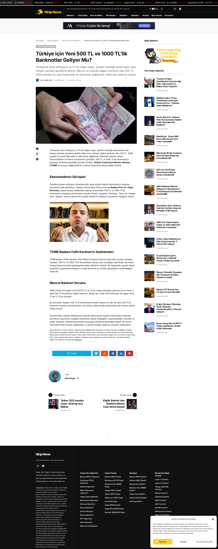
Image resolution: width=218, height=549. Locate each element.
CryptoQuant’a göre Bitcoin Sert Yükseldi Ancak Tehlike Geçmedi (167, 258)
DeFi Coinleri (160, 504)
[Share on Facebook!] (39, 150)
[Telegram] (180, 9)
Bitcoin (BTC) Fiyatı (113, 477)
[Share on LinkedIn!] (121, 353)
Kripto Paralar (111, 473)
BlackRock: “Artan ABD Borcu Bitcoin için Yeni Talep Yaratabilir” (167, 139)
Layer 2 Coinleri (162, 483)
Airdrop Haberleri (87, 504)
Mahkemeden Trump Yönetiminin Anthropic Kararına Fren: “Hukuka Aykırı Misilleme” (167, 102)
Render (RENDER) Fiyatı (115, 512)
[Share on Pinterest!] (39, 160)
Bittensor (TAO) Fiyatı (114, 498)
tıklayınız (78, 340)
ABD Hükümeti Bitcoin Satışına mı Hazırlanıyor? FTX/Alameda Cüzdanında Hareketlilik (169, 190)
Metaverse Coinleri (163, 511)
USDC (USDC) (106, 3)
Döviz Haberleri (86, 508)
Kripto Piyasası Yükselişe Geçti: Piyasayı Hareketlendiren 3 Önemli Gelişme (168, 308)
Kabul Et (162, 542)
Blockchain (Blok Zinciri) (162, 474)
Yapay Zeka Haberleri (89, 497)
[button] (213, 519)
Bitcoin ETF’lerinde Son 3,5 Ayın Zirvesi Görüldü (168, 290)
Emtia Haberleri (86, 511)
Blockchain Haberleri (89, 500)
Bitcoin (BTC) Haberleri (90, 477)
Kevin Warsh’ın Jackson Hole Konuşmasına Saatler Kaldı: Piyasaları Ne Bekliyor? (169, 121)
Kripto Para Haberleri (89, 473)
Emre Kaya (70, 378)
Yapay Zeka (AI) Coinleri (161, 488)
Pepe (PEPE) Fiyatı (112, 505)
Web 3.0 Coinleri (162, 515)
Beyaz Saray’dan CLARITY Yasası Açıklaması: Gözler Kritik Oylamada (169, 326)
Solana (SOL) (138, 3)
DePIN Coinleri (161, 508)
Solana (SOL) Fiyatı (113, 490)
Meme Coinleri (161, 493)
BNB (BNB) (48, 3)
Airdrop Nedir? (135, 501)
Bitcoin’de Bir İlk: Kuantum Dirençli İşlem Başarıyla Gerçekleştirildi (169, 155)
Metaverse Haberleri (89, 526)
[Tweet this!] (39, 155)
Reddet (183, 542)
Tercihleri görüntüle (204, 542)
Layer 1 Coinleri (161, 479)
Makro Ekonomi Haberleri (71, 41)
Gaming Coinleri (162, 497)
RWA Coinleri (160, 500)
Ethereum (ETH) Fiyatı (114, 480)
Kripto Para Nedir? (137, 494)
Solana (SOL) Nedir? (138, 480)
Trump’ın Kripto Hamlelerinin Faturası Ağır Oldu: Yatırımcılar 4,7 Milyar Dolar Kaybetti (168, 83)
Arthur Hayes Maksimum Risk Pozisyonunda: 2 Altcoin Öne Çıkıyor (168, 241)
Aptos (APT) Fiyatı (112, 494)
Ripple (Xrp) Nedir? (137, 484)
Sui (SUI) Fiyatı (111, 501)
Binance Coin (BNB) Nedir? (137, 489)
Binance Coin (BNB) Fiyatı (113, 485)
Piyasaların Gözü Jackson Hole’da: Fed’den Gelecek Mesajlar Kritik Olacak (168, 208)
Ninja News (40, 41)
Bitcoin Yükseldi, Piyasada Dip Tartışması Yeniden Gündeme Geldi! (169, 275)
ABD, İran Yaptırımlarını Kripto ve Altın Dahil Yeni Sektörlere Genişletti (168, 225)
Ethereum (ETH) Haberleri (87, 481)
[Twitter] (175, 9)
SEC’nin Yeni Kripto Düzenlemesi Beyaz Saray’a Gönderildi (166, 172)
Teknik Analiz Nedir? (138, 498)
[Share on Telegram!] (96, 353)
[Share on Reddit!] (104, 353)
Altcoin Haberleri (87, 487)
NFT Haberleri (86, 519)
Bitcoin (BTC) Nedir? (138, 477)
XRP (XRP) (76, 3)
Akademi (133, 473)
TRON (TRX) (170, 3)
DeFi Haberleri (86, 522)
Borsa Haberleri (53, 41)
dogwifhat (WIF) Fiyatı (114, 509)
